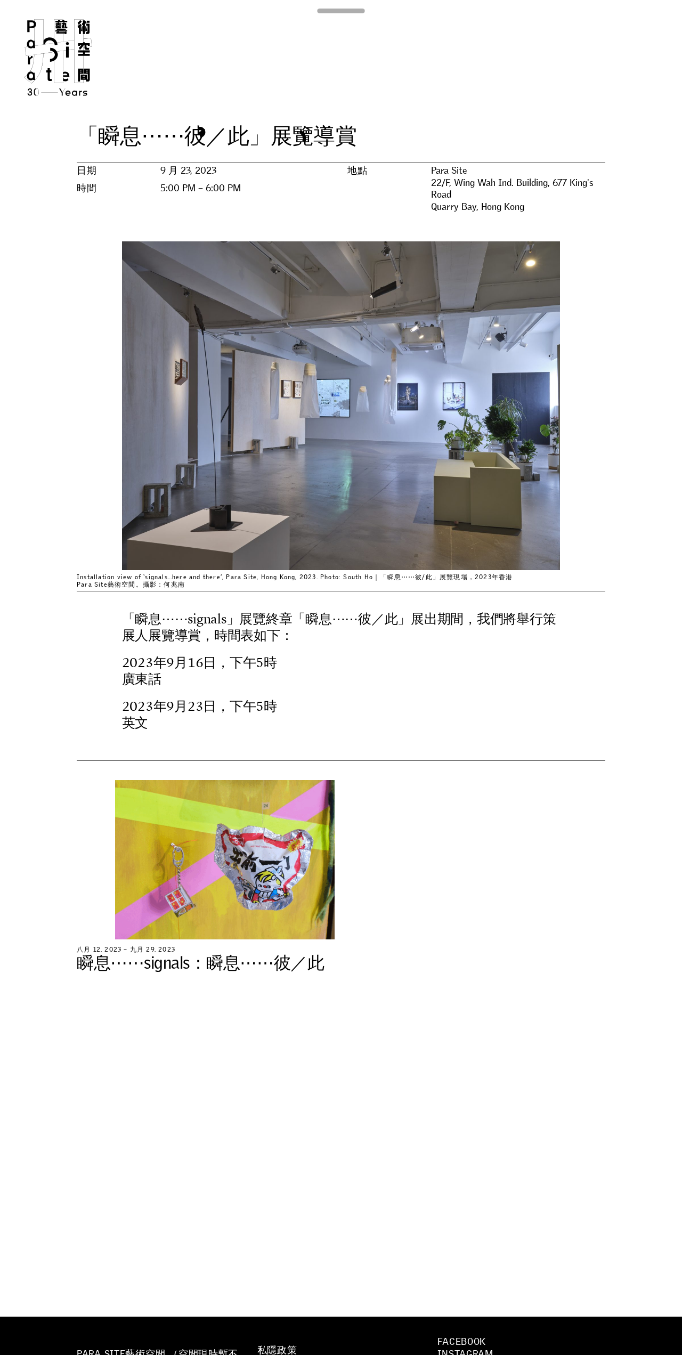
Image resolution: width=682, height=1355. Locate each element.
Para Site (75, 57)
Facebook (461, 1342)
